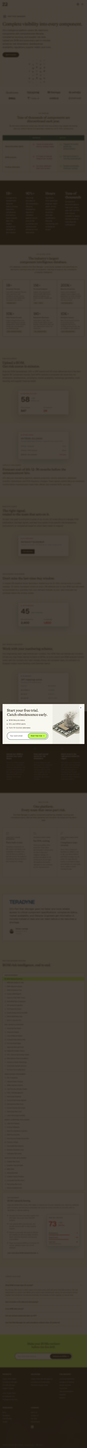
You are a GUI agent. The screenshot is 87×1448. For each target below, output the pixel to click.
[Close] (81, 708)
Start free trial (36, 736)
